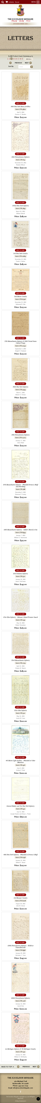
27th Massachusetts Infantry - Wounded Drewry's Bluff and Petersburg (20, 485)
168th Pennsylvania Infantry (20, 998)
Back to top (6, 1067)
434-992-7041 (23, 1086)
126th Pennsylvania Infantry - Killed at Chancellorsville (20, 946)
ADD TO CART (20, 103)
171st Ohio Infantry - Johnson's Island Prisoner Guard (20, 617)
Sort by (10, 66)
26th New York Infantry (20, 387)
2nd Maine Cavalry (20, 296)
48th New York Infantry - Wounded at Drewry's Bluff (20, 855)
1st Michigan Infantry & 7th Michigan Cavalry (20, 1049)
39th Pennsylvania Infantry (21, 435)
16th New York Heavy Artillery (20, 106)
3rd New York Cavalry (20, 253)
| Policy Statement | (20, 1101)
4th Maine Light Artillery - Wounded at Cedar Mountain (20, 761)
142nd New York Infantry (20, 206)
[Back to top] (38, 1099)
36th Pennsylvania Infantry (21, 157)
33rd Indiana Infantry (20, 574)
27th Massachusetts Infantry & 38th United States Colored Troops (21, 342)
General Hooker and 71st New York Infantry (20, 806)
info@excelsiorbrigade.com (23, 1088)
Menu (33, 2)
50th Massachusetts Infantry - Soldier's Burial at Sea (20, 530)
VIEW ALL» (29, 59)
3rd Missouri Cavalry (20, 898)
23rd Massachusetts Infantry (20, 660)
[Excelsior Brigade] (20, 10)
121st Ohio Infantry (20, 710)
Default (21, 66)
